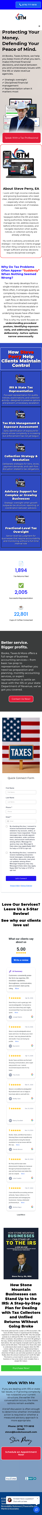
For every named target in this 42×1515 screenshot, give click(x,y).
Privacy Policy (15, 886)
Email (8, 817)
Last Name (10, 798)
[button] (39, 26)
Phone (9, 807)
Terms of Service (26, 886)
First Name (10, 788)
